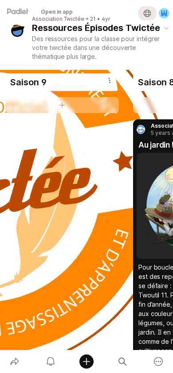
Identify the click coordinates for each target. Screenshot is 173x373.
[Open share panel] (14, 361)
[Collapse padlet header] (166, 27)
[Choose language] (147, 13)
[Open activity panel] (50, 361)
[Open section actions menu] (109, 80)
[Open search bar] (122, 361)
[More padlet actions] (158, 361)
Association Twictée (58, 19)
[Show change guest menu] (164, 13)
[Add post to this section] (62, 105)
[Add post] (86, 361)
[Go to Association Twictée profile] (142, 129)
